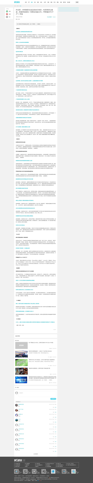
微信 (10, 11)
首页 (26, 2)
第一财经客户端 (17, 463)
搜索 (69, 2)
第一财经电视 (27, 463)
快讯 (41, 2)
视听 (38, 2)
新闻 (32, 2)
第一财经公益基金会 (59, 466)
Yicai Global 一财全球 (70, 463)
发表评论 (53, 398)
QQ (9, 16)
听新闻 (50, 16)
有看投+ (26, 466)
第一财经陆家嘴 (48, 466)
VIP (29, 2)
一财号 (44, 2)
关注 (35, 2)
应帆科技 (36, 466)
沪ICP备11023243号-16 (17, 477)
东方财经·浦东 (17, 466)
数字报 (64, 2)
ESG (54, 2)
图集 (58, 2)
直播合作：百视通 (34, 480)
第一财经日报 (37, 463)
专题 (61, 2)
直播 (48, 2)
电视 (51, 2)
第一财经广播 (58, 463)
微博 (10, 14)
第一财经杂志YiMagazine (50, 463)
